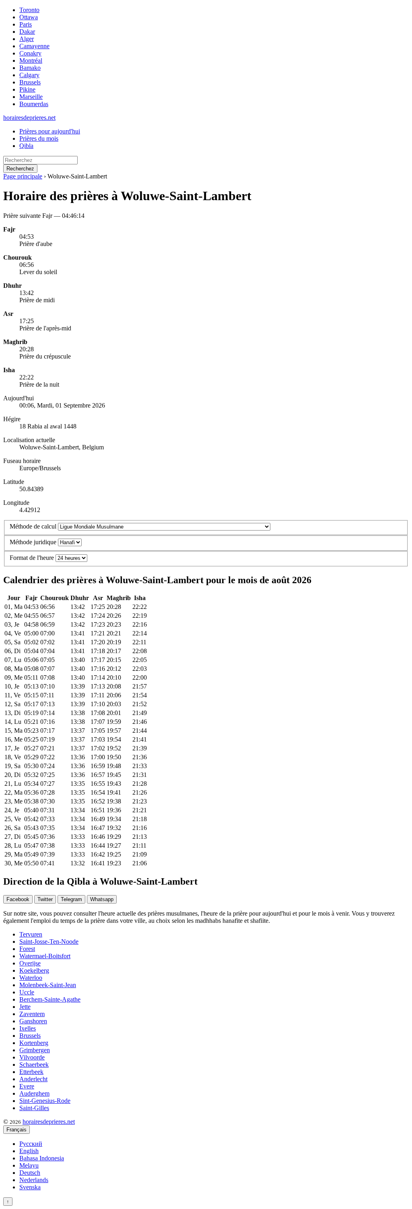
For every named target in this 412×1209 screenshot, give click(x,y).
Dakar (27, 31)
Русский (30, 1143)
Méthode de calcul (33, 526)
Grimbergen (34, 1050)
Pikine (27, 89)
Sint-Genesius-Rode (44, 1100)
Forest (27, 948)
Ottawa (28, 17)
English (29, 1151)
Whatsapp (101, 899)
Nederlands (33, 1179)
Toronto (29, 9)
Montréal (30, 60)
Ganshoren (33, 1021)
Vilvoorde (32, 1057)
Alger (26, 38)
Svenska (30, 1187)
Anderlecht (33, 1079)
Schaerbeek (34, 1064)
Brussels (30, 82)
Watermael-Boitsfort (44, 956)
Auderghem (34, 1093)
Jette (25, 1006)
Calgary (29, 75)
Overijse (30, 963)
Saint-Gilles (34, 1107)
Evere (26, 1086)
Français (16, 1130)
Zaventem (32, 1013)
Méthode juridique (33, 542)
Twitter (45, 899)
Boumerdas (33, 103)
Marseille (31, 96)
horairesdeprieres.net (29, 117)
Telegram (71, 899)
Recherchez (20, 169)
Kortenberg (33, 1042)
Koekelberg (34, 970)
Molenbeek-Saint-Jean (47, 985)
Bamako (30, 67)
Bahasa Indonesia (41, 1158)
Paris (25, 24)
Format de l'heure (32, 557)
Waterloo (30, 977)
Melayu (29, 1165)
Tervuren (30, 934)
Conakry (30, 53)
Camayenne (34, 46)
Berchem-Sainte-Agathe (49, 999)
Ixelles (27, 1028)
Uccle (26, 992)
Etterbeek (31, 1071)
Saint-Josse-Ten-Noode (48, 941)
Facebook (17, 899)
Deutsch (29, 1172)
